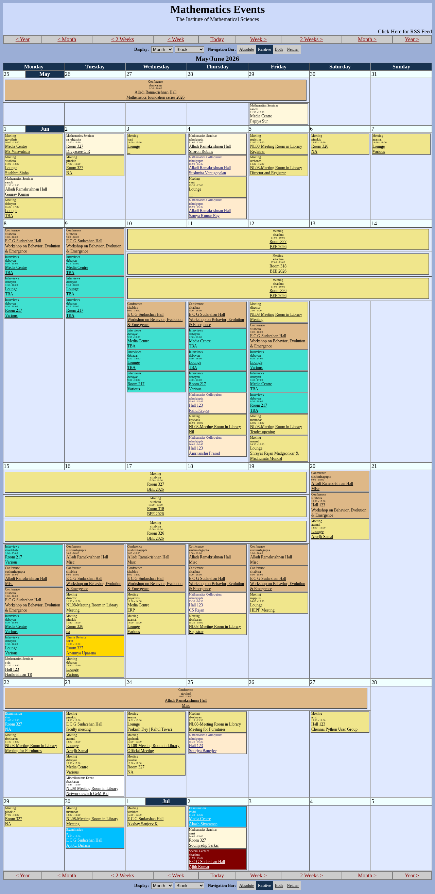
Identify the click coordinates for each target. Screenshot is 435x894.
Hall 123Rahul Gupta (199, 408)
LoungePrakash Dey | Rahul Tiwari (149, 727)
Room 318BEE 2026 (277, 269)
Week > (258, 39)
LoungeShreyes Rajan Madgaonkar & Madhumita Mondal (274, 453)
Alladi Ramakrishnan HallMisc (186, 703)
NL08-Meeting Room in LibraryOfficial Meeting (153, 748)
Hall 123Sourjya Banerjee (202, 748)
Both (279, 49)
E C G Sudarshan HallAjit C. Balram (84, 843)
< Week (176, 39)
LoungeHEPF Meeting (262, 608)
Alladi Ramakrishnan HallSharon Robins (210, 149)
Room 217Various (13, 313)
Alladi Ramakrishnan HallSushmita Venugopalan (210, 170)
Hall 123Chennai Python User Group (334, 727)
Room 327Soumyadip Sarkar (204, 843)
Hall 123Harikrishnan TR (18, 672)
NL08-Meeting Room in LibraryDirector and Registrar (276, 170)
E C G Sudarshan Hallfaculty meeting (84, 727)
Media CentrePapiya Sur (261, 119)
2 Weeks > (311, 39)
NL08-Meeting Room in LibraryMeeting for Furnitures (31, 748)
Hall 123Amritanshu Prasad (204, 451)
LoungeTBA (11, 213)
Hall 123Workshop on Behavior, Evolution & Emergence (338, 510)
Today (217, 39)
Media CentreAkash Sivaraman (203, 821)
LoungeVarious (378, 149)
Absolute (246, 49)
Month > (367, 39)
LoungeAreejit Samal (322, 534)
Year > (412, 39)
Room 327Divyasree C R (78, 149)
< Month (66, 39)
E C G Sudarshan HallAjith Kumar (207, 864)
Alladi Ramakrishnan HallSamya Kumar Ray (210, 213)
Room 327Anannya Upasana (81, 650)
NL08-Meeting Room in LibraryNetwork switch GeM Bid (92, 791)
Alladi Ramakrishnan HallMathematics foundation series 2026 (155, 95)
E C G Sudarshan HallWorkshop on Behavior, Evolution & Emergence (32, 246)
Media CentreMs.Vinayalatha (17, 149)
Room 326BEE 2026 (277, 293)
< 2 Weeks (122, 39)
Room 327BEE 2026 (277, 244)
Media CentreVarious (16, 629)
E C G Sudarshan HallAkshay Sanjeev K (145, 821)
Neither (293, 49)
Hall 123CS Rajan (196, 608)
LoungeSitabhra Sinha (17, 170)
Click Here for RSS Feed (405, 31)
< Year (23, 39)
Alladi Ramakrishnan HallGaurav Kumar (26, 192)
